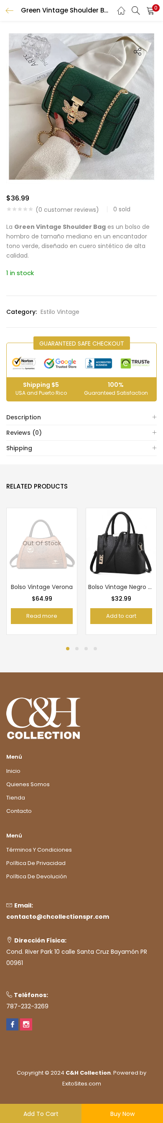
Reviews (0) (24, 433)
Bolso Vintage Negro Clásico (121, 587)
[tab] (81, 417)
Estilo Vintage (60, 312)
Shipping (19, 448)
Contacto (19, 811)
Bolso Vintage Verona (42, 587)
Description (23, 417)
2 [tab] (77, 648)
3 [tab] (86, 648)
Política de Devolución (36, 876)
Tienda (15, 798)
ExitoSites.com (81, 1084)
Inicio (13, 771)
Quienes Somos (28, 784)
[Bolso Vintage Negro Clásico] (121, 542)
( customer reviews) (67, 210)
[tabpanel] (42, 571)
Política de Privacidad (36, 863)
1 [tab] (67, 648)
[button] (150, 10)
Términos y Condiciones (39, 850)
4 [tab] (95, 648)
